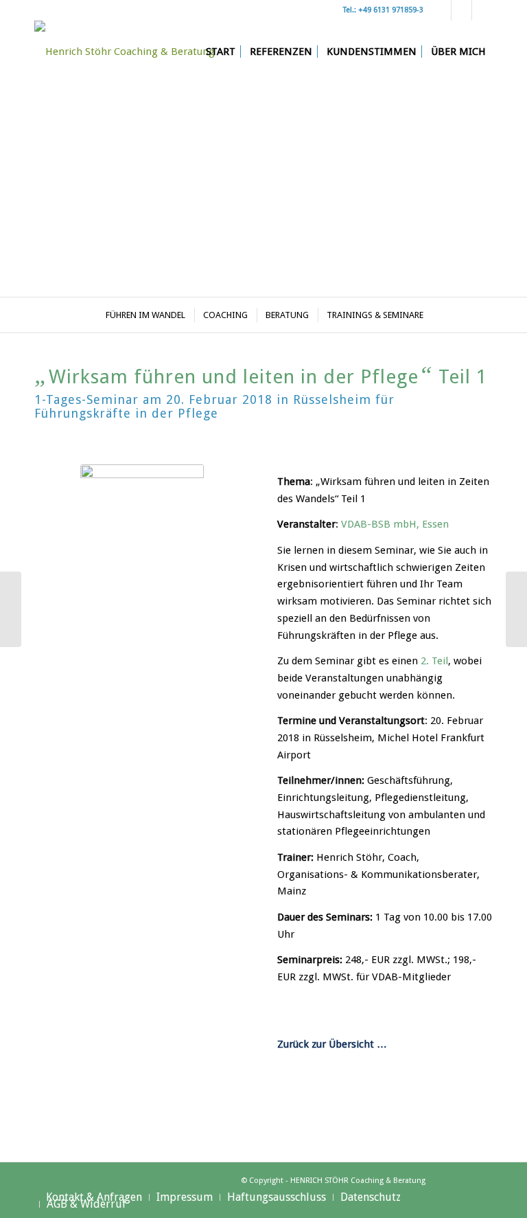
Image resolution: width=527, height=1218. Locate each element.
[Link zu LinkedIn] (461, 10)
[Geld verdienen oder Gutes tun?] (516, 609)
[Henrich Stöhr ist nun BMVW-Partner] (10, 609)
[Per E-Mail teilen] (439, 1108)
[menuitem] (220, 51)
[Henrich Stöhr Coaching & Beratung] (124, 51)
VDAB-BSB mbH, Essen (395, 524)
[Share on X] (331, 1108)
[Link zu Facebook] (482, 10)
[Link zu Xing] (441, 10)
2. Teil (434, 661)
